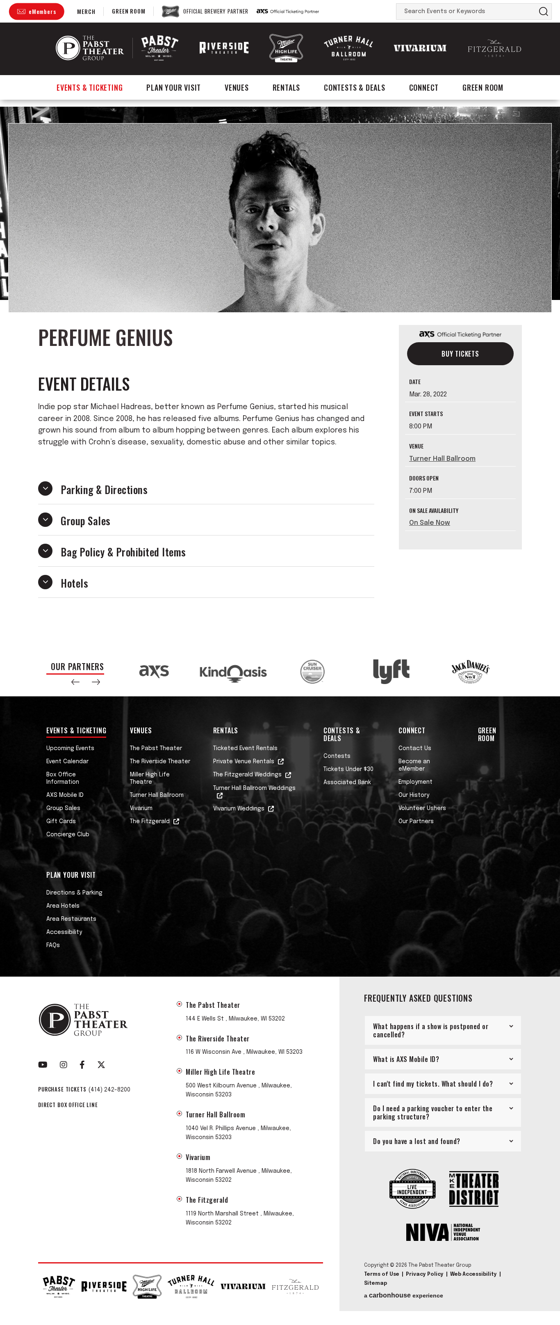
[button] (75, 682)
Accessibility (64, 932)
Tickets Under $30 (348, 769)
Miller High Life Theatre (150, 778)
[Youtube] (43, 1065)
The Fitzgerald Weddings (247, 775)
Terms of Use (381, 1274)
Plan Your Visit (173, 87)
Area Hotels (63, 906)
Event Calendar (67, 761)
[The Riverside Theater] (224, 48)
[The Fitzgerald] (494, 48)
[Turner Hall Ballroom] (348, 48)
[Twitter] (101, 1065)
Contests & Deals (354, 87)
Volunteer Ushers (422, 808)
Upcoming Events (70, 748)
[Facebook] (82, 1065)
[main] (280, 377)
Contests (337, 756)
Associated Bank (347, 782)
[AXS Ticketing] (288, 11)
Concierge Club (67, 835)
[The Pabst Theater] (160, 47)
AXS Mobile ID (65, 795)
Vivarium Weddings (238, 809)
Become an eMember (414, 765)
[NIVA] (443, 1233)
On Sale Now (429, 522)
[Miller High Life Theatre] (286, 48)
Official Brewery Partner (215, 11)
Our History (413, 795)
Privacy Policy (425, 1274)
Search (543, 11)
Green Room (128, 11)
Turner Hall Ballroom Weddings (254, 788)
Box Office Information (62, 778)
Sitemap (375, 1283)
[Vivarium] (420, 48)
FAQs (53, 945)
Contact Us (414, 748)
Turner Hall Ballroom (442, 458)
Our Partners (416, 821)
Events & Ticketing (90, 87)
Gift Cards (61, 821)
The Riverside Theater (160, 761)
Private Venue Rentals (243, 761)
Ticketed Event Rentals (245, 748)
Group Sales (63, 808)
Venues (237, 87)
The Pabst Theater (156, 748)
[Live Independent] (412, 1189)
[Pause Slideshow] (503, 662)
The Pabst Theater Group (90, 48)
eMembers (42, 11)
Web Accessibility (473, 1274)
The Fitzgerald (150, 821)
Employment (415, 782)
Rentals (286, 87)
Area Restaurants (71, 919)
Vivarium (141, 808)
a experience (403, 1295)
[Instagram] (63, 1065)
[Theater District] (474, 1189)
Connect (424, 87)
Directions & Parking (74, 893)
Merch (86, 11)
